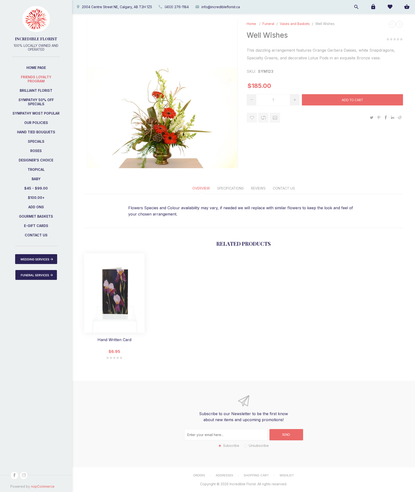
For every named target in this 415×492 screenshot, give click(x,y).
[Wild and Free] (399, 24)
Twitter (372, 117)
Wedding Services (34, 259)
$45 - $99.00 (36, 188)
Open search (356, 7)
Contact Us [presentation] (284, 188)
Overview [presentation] (201, 188)
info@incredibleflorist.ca (220, 7)
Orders (199, 475)
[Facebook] (14, 475)
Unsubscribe (259, 445)
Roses (36, 151)
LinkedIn (393, 117)
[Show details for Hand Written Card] (114, 293)
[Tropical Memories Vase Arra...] (392, 24)
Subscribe (231, 445)
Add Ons (36, 207)
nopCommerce (43, 486)
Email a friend (275, 118)
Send (286, 435)
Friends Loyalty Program (36, 79)
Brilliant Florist (36, 90)
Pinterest (379, 117)
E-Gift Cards (36, 226)
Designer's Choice (36, 160)
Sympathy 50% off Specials (36, 102)
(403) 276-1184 (177, 7)
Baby (36, 179)
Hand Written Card (114, 340)
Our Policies (36, 123)
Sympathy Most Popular (36, 113)
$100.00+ (36, 198)
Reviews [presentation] (258, 188)
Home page (36, 68)
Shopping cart (256, 475)
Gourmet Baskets (36, 216)
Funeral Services (35, 275)
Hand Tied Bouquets (36, 132)
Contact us (36, 235)
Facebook (386, 117)
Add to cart (352, 100)
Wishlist (287, 475)
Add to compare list (263, 118)
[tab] (201, 188)
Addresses (224, 475)
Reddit (400, 117)
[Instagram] (24, 475)
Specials (36, 141)
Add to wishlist (252, 118)
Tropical (36, 169)
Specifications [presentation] (230, 188)
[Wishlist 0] (389, 7)
